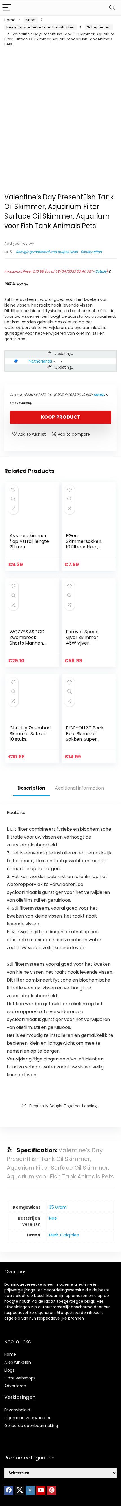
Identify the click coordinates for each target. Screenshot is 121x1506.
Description (31, 788)
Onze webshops (19, 1378)
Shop (30, 20)
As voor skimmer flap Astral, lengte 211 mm (29, 541)
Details (100, 271)
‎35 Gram (58, 1207)
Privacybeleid (17, 1410)
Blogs (9, 1370)
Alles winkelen (17, 1362)
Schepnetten (99, 27)
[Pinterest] (51, 1490)
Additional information (79, 788)
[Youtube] (40, 1490)
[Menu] (7, 7)
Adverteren (15, 1386)
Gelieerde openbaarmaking (31, 1425)
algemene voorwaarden (27, 1418)
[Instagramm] (30, 1490)
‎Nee (53, 1218)
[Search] (112, 7)
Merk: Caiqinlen (64, 1235)
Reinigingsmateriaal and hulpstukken (40, 27)
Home (9, 20)
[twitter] (19, 1490)
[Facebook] (8, 1490)
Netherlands (40, 361)
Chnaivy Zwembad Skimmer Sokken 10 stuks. (30, 733)
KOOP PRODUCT (60, 417)
